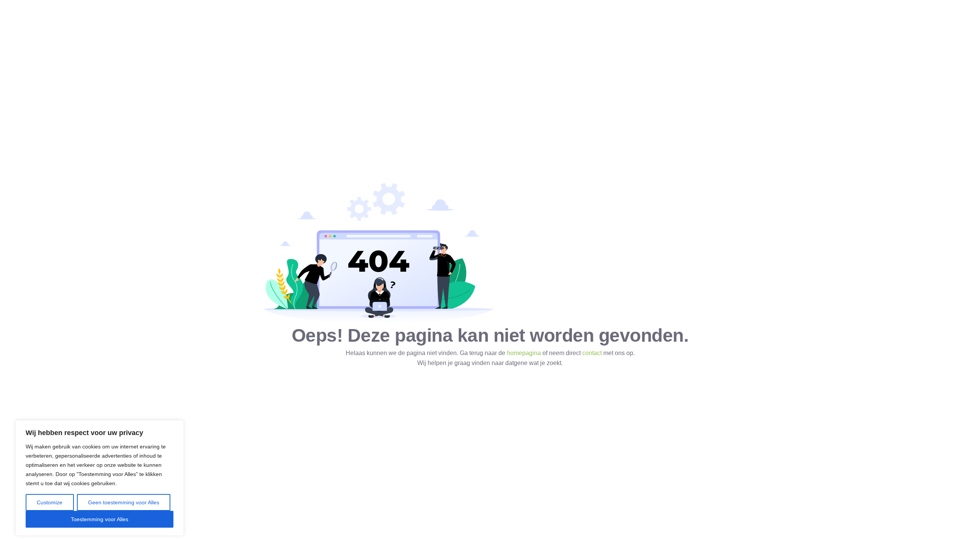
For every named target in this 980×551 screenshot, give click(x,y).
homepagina (524, 353)
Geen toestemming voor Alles (123, 502)
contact (592, 353)
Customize (49, 502)
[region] (99, 478)
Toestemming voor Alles (99, 519)
